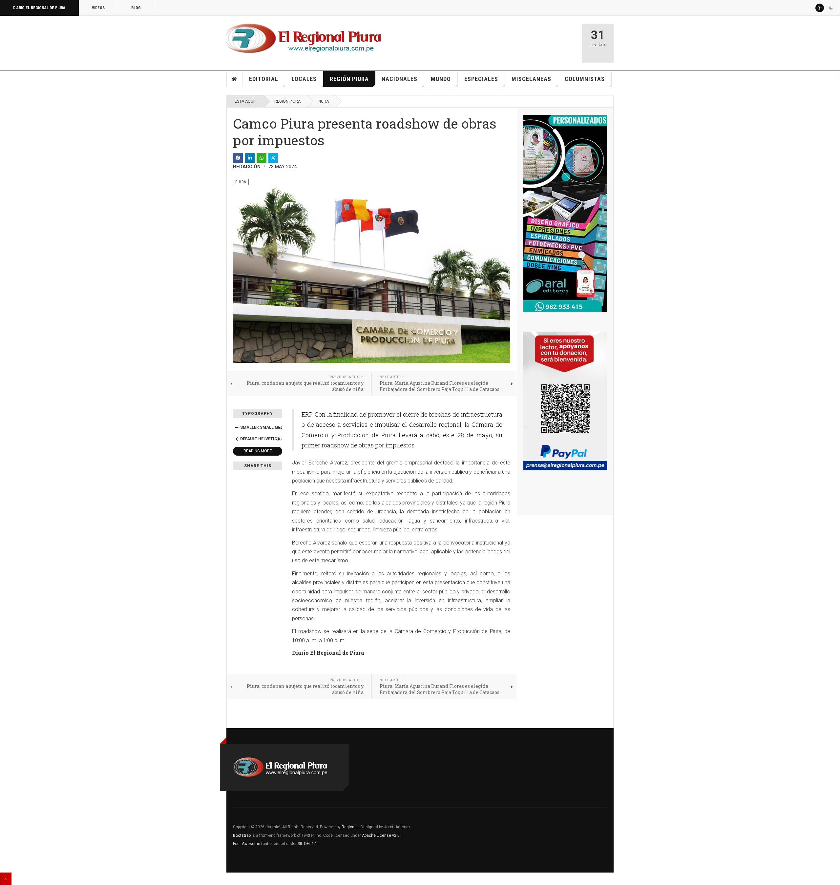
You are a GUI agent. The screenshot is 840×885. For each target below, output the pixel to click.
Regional (350, 827)
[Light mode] (819, 8)
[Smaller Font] (236, 427)
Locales (304, 78)
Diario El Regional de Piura (39, 8)
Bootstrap (242, 835)
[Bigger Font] (278, 427)
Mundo (441, 78)
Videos (98, 8)
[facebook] (238, 158)
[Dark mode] (831, 8)
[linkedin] (250, 158)
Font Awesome (246, 843)
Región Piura (349, 78)
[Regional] (303, 39)
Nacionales (399, 78)
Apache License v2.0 (381, 835)
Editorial (263, 78)
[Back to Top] (5, 879)
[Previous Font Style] (236, 439)
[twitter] (273, 158)
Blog (136, 8)
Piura (323, 101)
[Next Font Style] (278, 439)
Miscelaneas (531, 78)
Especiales (481, 78)
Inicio (234, 79)
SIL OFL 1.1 (307, 843)
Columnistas (585, 78)
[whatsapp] (261, 158)
